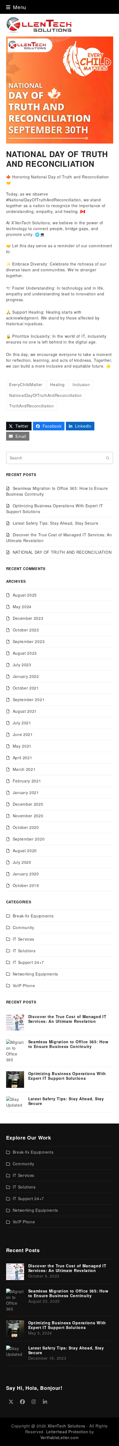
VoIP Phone (24, 985)
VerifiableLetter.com (59, 1437)
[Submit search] (107, 458)
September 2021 (29, 699)
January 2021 (26, 792)
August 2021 (25, 711)
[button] (16, 7)
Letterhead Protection (67, 1431)
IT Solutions (24, 950)
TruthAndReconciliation (31, 406)
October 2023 (26, 630)
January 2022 (26, 676)
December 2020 (28, 804)
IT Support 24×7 (28, 962)
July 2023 (22, 664)
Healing (57, 384)
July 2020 (22, 862)
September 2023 (29, 641)
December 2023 (28, 618)
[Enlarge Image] (59, 89)
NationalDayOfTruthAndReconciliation (45, 395)
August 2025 (25, 595)
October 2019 (26, 885)
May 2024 (22, 606)
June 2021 (23, 734)
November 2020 (28, 815)
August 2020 (25, 850)
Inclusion (81, 384)
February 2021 (27, 781)
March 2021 (24, 769)
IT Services (24, 939)
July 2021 (22, 722)
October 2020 (26, 827)
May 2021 (22, 746)
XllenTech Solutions (66, 1426)
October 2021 (26, 688)
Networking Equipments (35, 974)
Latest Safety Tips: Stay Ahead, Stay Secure (56, 523)
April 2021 (22, 757)
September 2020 (29, 839)
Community (23, 927)
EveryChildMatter (25, 384)
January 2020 (26, 874)
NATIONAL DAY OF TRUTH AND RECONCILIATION (62, 552)
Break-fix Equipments (33, 916)
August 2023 (25, 653)
